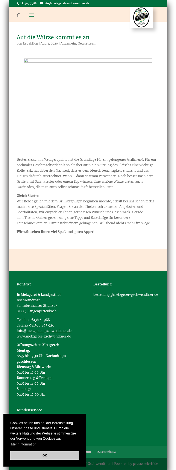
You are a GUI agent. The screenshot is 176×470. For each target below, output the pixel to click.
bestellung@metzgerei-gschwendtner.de (125, 295)
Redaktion (30, 43)
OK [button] (44, 455)
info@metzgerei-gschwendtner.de (44, 331)
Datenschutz (106, 452)
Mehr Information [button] (23, 444)
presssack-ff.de (145, 464)
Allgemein (68, 43)
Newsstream (87, 43)
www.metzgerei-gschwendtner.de (44, 336)
